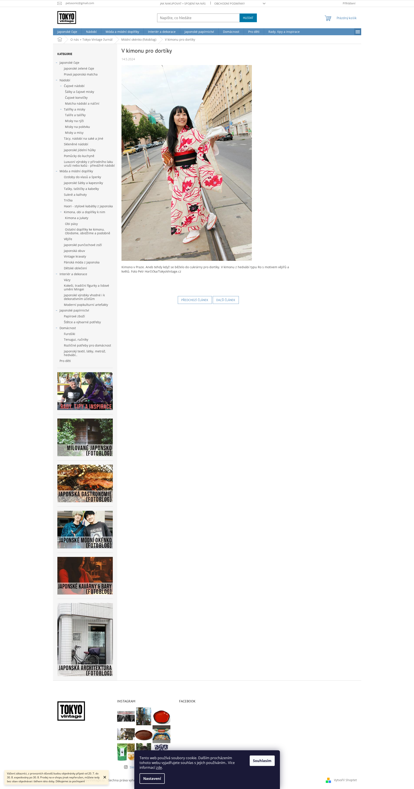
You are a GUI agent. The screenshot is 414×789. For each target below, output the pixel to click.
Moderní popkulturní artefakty (86, 305)
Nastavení (152, 778)
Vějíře (68, 239)
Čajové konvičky (76, 97)
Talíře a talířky (75, 115)
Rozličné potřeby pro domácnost (87, 345)
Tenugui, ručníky (76, 339)
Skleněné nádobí (76, 144)
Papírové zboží (74, 316)
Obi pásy (71, 224)
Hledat (248, 18)
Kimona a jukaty (76, 218)
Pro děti (65, 361)
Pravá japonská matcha (81, 74)
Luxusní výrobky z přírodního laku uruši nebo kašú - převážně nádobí (89, 164)
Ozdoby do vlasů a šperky (82, 177)
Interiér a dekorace (73, 274)
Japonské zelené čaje (79, 68)
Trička (68, 200)
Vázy (67, 280)
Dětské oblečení (75, 268)
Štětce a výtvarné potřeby (82, 322)
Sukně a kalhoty (75, 195)
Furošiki (69, 334)
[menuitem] (67, 31)
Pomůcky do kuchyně (79, 156)
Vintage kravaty (75, 256)
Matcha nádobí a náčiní (82, 103)
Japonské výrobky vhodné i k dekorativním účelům (84, 297)
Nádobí (65, 80)
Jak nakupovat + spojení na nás (183, 3)
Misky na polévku (77, 127)
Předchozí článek (194, 300)
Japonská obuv (74, 251)
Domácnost (68, 328)
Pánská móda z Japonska (82, 262)
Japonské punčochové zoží (83, 245)
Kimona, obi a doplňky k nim (84, 212)
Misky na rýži (74, 121)
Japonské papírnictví (74, 310)
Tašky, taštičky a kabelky (81, 189)
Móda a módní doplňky (76, 171)
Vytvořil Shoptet (345, 780)
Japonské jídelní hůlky (80, 150)
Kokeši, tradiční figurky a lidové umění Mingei (86, 287)
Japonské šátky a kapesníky (83, 183)
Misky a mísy (74, 133)
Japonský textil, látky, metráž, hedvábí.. (85, 353)
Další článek (225, 300)
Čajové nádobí (74, 86)
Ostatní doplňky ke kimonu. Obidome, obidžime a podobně (87, 231)
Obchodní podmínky (229, 3)
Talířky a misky (74, 109)
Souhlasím (262, 760)
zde (159, 767)
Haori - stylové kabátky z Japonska (88, 206)
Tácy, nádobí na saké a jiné (83, 138)
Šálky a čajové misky (79, 92)
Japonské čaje (69, 62)
